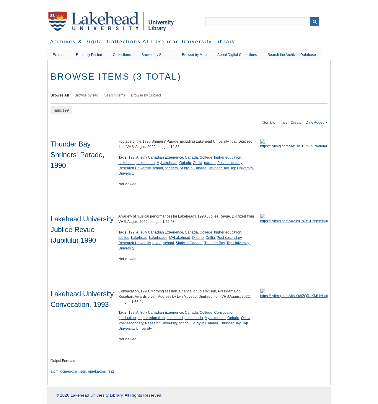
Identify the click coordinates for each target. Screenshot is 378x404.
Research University (134, 168)
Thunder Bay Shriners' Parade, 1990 (77, 154)
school (157, 168)
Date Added (315, 122)
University (126, 173)
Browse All (59, 95)
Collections (122, 55)
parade (210, 163)
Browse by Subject (156, 55)
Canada (191, 157)
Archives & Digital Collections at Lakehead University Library (142, 41)
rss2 (110, 371)
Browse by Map (194, 55)
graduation (127, 318)
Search (314, 21)
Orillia (197, 163)
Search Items (114, 95)
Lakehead (126, 163)
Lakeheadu (145, 163)
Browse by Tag (86, 95)
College (206, 157)
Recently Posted (89, 55)
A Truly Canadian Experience (159, 157)
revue (157, 243)
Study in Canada (193, 168)
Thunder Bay (218, 168)
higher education (227, 157)
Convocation (224, 312)
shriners (171, 168)
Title (284, 122)
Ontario (185, 163)
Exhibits (59, 55)
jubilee (123, 238)
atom (54, 371)
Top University (241, 168)
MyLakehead (167, 163)
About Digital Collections (237, 55)
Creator (297, 122)
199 (131, 157)
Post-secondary (229, 163)
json (82, 371)
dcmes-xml (69, 371)
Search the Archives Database (292, 55)
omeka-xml (97, 371)
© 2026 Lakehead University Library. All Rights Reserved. (109, 395)
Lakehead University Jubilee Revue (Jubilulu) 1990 (82, 229)
